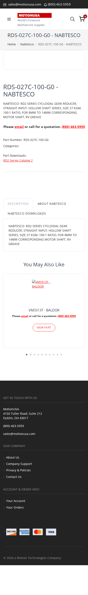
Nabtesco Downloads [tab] (27, 213)
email (19, 127)
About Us (12, 457)
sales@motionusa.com (24, 4)
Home (11, 44)
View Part (44, 327)
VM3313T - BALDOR (44, 310)
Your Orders (15, 507)
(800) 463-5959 (59, 4)
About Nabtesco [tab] (52, 204)
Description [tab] (18, 204)
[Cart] (82, 19)
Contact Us (14, 477)
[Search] (72, 18)
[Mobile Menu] (9, 19)
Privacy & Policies (18, 470)
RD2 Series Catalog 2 (18, 160)
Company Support (19, 464)
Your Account (15, 501)
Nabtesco (27, 44)
